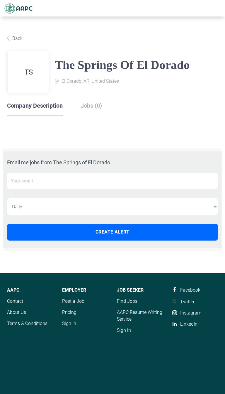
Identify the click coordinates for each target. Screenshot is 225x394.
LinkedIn (188, 324)
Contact (15, 301)
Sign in (69, 323)
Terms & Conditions (27, 323)
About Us (16, 312)
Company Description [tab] (35, 105)
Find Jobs (127, 301)
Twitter (187, 302)
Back (17, 38)
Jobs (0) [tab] (91, 105)
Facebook (190, 290)
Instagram (190, 313)
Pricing (69, 312)
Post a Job (73, 301)
